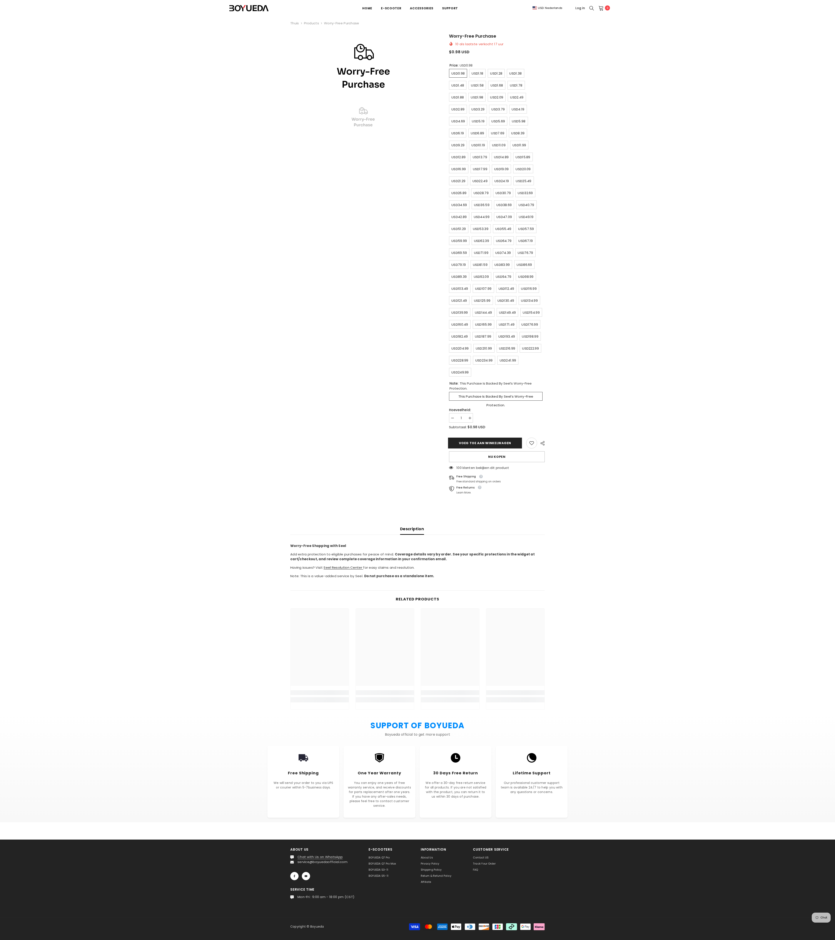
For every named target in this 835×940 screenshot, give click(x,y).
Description (412, 529)
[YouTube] (306, 876)
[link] (531, 443)
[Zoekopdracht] (592, 8)
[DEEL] (541, 443)
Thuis (294, 23)
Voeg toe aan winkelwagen (486, 443)
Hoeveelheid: (460, 410)
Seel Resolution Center (343, 567)
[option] (363, 65)
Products (311, 23)
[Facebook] (294, 876)
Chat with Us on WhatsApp (320, 857)
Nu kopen (497, 457)
